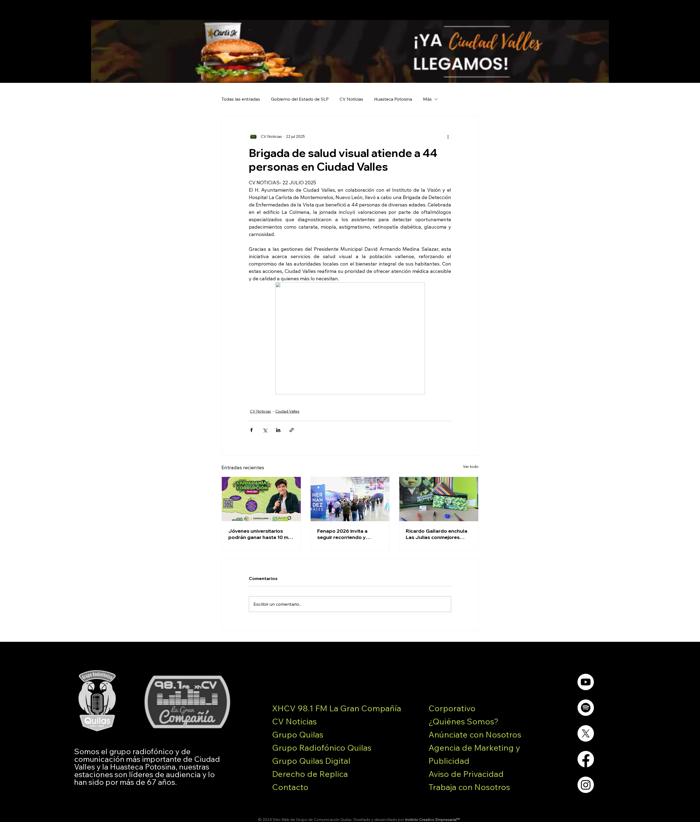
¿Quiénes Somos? (463, 721)
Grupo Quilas (297, 734)
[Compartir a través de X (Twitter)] (264, 430)
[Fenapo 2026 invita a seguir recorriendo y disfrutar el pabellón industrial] (350, 499)
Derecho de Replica (310, 774)
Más (427, 99)
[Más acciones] (448, 136)
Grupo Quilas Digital (311, 761)
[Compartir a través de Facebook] (251, 430)
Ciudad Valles (287, 411)
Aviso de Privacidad (466, 774)
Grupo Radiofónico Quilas (321, 747)
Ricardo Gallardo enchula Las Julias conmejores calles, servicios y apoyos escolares (436, 534)
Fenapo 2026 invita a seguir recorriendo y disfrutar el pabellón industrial (342, 534)
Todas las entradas (240, 99)
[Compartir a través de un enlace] (291, 430)
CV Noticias (351, 99)
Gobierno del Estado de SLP (300, 99)
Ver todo (471, 466)
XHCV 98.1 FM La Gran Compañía (336, 708)
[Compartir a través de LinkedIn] (278, 430)
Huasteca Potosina (393, 99)
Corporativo (452, 708)
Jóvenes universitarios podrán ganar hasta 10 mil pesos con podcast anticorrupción (259, 534)
